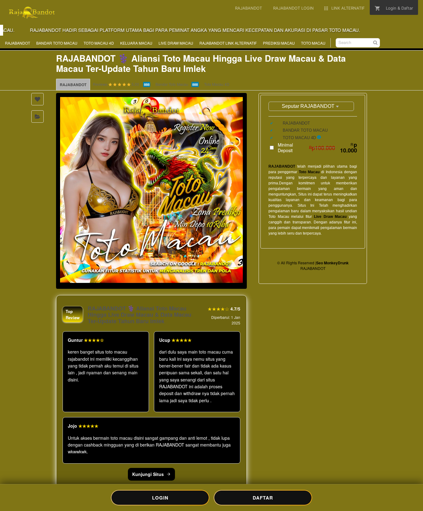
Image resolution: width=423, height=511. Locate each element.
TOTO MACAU (313, 43)
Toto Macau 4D (216, 84)
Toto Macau (309, 172)
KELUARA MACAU (136, 43)
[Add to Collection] (37, 116)
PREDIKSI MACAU (279, 43)
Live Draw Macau (330, 216)
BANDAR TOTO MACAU (56, 43)
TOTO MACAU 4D (99, 43)
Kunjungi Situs (148, 474)
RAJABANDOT (17, 43)
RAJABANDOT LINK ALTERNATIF (228, 43)
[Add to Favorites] (37, 99)
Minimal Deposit (317, 147)
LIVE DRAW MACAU (176, 43)
